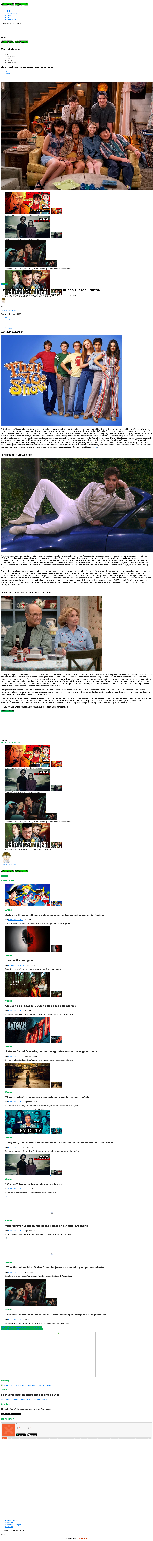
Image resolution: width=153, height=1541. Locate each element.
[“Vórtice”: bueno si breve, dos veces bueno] (33, 237)
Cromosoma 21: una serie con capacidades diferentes (28, 296)
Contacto (9, 1527)
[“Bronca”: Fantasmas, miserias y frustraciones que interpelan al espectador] (31, 266)
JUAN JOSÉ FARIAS (9, 310)
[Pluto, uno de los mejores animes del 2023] (33, 213)
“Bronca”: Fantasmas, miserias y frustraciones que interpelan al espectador (38, 269)
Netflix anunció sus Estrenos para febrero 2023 (21, 1327)
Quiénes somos (11, 1520)
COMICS (8, 17)
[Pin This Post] (78, 78)
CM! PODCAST (11, 19)
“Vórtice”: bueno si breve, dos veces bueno (23, 239)
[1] (96, 447)
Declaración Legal (13, 1525)
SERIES (8, 15)
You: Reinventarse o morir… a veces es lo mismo (22, 1329)
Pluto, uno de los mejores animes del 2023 (23, 215)
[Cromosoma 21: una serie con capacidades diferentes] (33, 847)
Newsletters (10, 1522)
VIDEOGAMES (11, 13)
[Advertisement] (25, 727)
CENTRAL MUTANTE (17, 965)
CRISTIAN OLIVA (15, 920)
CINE (7, 11)
